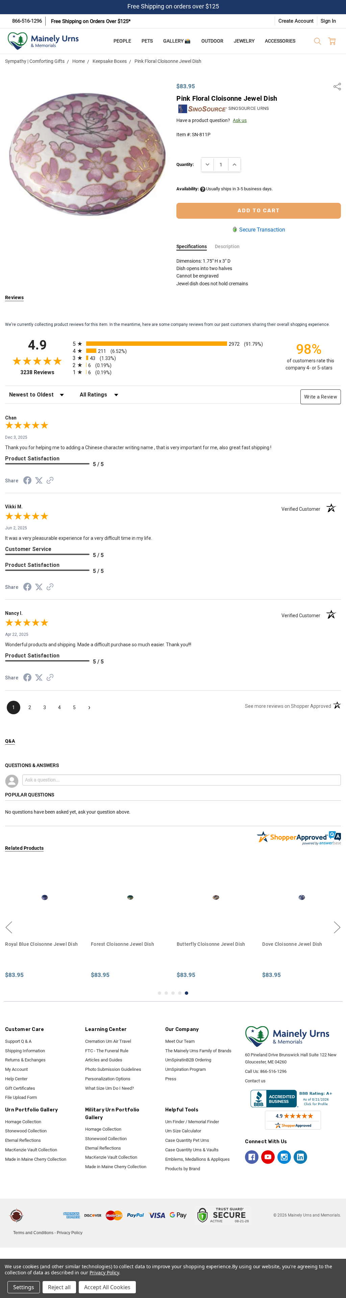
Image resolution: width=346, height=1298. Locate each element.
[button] (44, 1215)
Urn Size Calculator (183, 1130)
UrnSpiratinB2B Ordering (188, 1059)
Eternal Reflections (23, 1140)
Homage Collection (23, 1121)
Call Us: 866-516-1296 (266, 1071)
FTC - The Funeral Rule (106, 1050)
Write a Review (320, 397)
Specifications (191, 246)
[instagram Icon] (284, 1157)
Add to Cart (44, 924)
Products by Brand (182, 1168)
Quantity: (185, 164)
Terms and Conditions (33, 1232)
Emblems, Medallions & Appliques (197, 1159)
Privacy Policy (69, 1232)
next (337, 927)
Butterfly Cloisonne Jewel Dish (210, 944)
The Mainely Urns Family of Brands (198, 1050)
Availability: (188, 188)
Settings (23, 1287)
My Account (16, 1069)
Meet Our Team (180, 1041)
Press (170, 1078)
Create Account (296, 21)
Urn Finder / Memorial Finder (192, 1121)
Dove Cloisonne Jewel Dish (292, 944)
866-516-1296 (27, 21)
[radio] (173, 343)
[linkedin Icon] (300, 1157)
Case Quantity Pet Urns (187, 1140)
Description (227, 246)
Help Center (16, 1078)
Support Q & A (18, 1041)
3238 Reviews (44, 372)
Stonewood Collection (26, 1130)
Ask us (240, 120)
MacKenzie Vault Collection (31, 1149)
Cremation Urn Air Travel (108, 1041)
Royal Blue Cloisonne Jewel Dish (41, 944)
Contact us (255, 1080)
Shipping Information (25, 1050)
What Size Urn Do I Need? (109, 1088)
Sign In (328, 21)
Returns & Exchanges (25, 1059)
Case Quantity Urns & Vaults (192, 1149)
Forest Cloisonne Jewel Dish (122, 944)
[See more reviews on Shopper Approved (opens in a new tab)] (50, 481)
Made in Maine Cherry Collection (35, 1159)
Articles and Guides (103, 1059)
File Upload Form (21, 1097)
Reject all (59, 1287)
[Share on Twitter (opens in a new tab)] (39, 481)
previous (9, 927)
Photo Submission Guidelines (113, 1069)
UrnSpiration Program (185, 1069)
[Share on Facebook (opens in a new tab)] (27, 481)
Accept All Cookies (107, 1287)
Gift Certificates (20, 1088)
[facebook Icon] (251, 1157)
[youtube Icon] (268, 1157)
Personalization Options (107, 1078)
